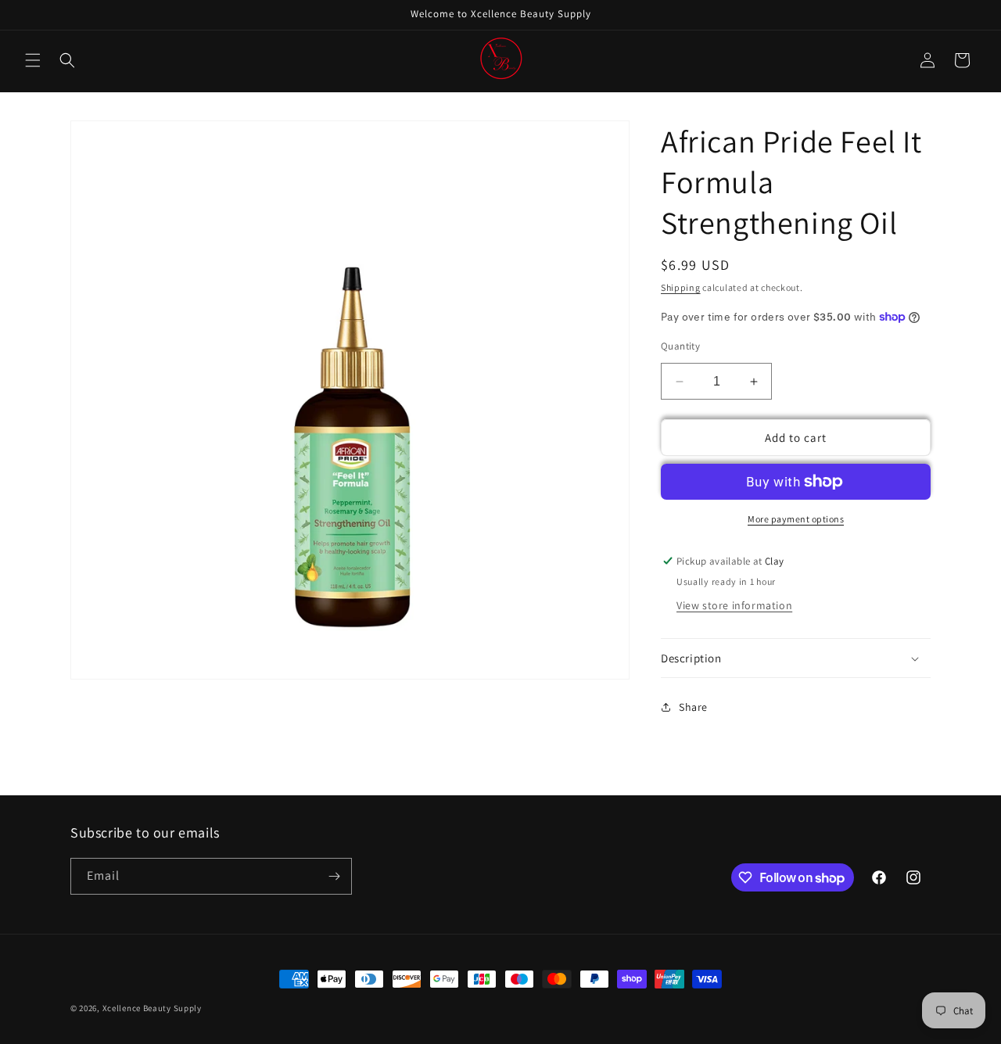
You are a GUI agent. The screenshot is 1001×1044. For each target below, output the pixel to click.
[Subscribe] (334, 876)
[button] (33, 60)
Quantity (680, 346)
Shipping (681, 287)
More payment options (796, 519)
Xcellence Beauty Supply (152, 1008)
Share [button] (693, 707)
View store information (734, 605)
